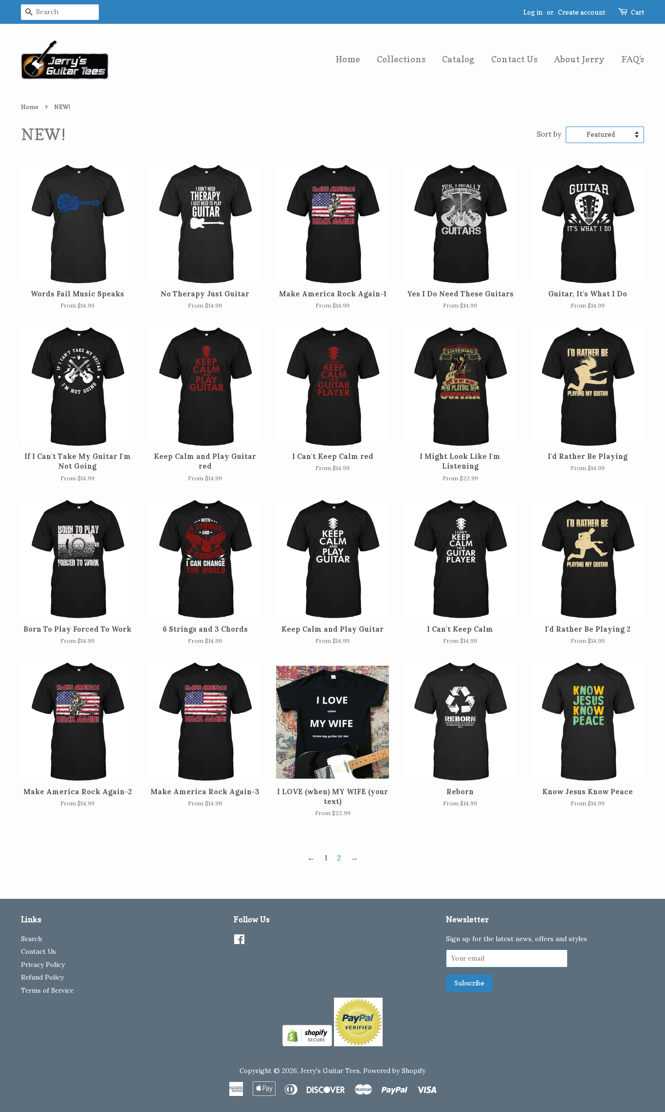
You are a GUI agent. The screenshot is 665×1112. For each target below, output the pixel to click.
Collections (401, 59)
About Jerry (579, 59)
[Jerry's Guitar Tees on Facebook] (239, 941)
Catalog (458, 59)
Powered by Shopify (394, 1070)
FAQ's (632, 59)
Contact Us (514, 59)
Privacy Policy (43, 964)
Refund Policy (42, 977)
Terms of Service (47, 990)
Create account (581, 12)
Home (347, 59)
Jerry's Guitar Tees (330, 1070)
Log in (532, 12)
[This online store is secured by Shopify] (307, 1043)
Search (31, 938)
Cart (637, 12)
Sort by (549, 134)
